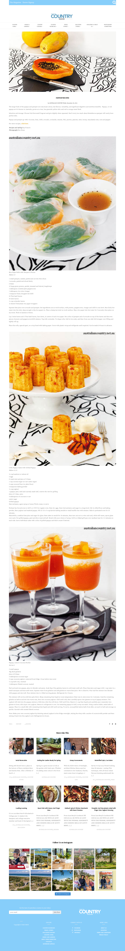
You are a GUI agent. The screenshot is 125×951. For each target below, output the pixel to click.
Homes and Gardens (49, 937)
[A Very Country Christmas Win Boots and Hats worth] (19, 858)
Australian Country (20, 777)
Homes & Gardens (27, 25)
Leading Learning (21, 808)
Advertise (104, 930)
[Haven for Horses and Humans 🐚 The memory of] (19, 880)
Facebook (77, 928)
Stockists (49, 941)
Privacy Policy (103, 935)
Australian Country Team (57, 103)
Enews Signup (28, 2)
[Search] (114, 3)
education (21, 827)
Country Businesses (53, 25)
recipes (28, 724)
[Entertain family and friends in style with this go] (62, 858)
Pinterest (77, 932)
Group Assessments (76, 760)
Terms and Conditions (104, 932)
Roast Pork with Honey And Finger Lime (49, 809)
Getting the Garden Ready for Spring (48, 760)
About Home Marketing (48, 939)
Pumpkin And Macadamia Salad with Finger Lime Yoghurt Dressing (104, 809)
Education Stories (78, 25)
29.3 (10, 777)
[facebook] (109, 724)
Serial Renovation (21, 760)
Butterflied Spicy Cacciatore (104, 760)
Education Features (49, 932)
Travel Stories (65, 25)
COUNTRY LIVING (14, 25)
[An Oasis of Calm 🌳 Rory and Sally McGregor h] (62, 880)
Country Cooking (39, 25)
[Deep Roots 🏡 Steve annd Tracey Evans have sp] (105, 858)
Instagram (77, 930)
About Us (104, 928)
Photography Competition (108, 25)
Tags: (10, 724)
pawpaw (18, 724)
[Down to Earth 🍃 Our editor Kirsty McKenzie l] (84, 880)
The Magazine (15, 2)
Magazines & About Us (92, 25)
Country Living (48, 935)
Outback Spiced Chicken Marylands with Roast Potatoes (76, 809)
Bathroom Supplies (49, 944)
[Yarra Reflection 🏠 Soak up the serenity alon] (84, 858)
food (112, 780)
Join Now (57, 912)
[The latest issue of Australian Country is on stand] (41, 858)
